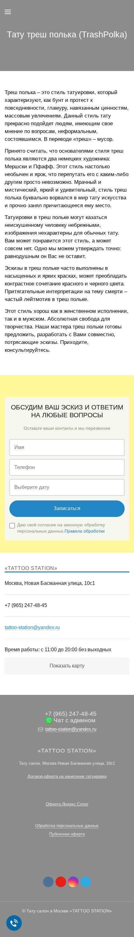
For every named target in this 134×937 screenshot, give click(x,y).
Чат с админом (73, 720)
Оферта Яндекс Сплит (67, 804)
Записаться (67, 508)
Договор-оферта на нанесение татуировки (67, 776)
